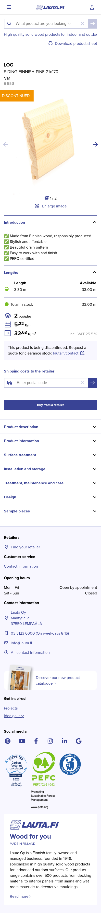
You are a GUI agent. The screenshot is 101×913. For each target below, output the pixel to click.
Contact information (21, 566)
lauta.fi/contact (65, 353)
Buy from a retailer (50, 405)
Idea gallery (14, 716)
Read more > (20, 896)
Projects (11, 708)
